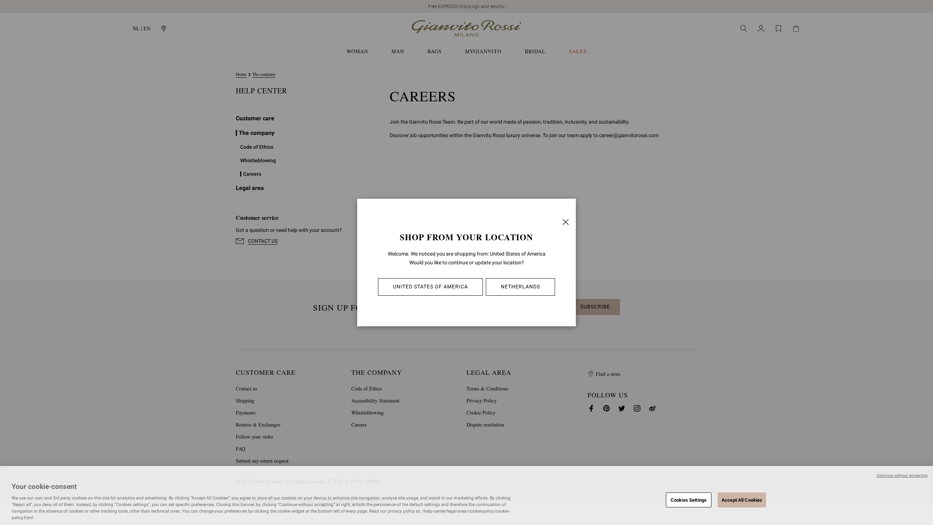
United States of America (430, 286)
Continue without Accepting (902, 475)
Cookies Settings (689, 499)
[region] (466, 495)
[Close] (565, 222)
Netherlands (520, 286)
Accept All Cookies (742, 499)
